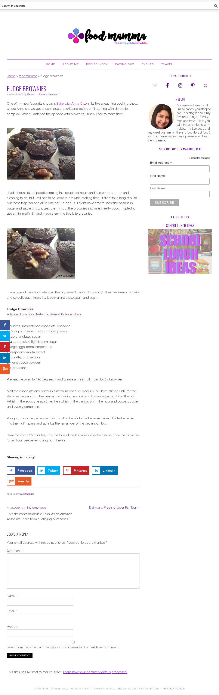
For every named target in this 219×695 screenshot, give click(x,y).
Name (12, 595)
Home (11, 76)
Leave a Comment (48, 94)
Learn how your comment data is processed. (95, 672)
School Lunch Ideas (180, 225)
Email (12, 611)
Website (12, 626)
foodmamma (28, 76)
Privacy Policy (174, 688)
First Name (157, 175)
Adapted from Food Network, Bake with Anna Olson (44, 314)
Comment (15, 550)
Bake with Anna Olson (72, 103)
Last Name (157, 188)
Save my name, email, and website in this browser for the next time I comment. (63, 647)
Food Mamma (109, 33)
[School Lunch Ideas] (180, 252)
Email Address (161, 163)
